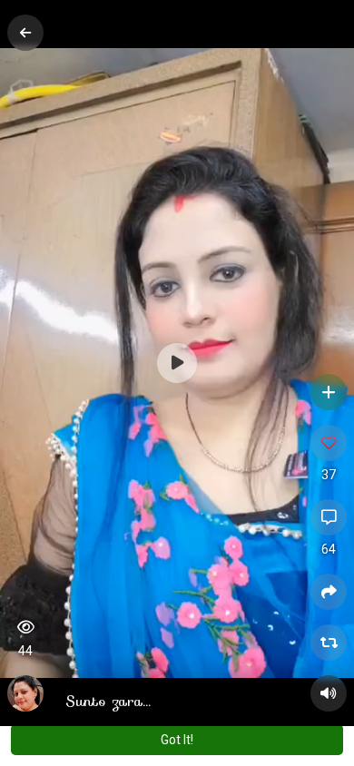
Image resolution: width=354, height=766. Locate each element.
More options (253, 729)
